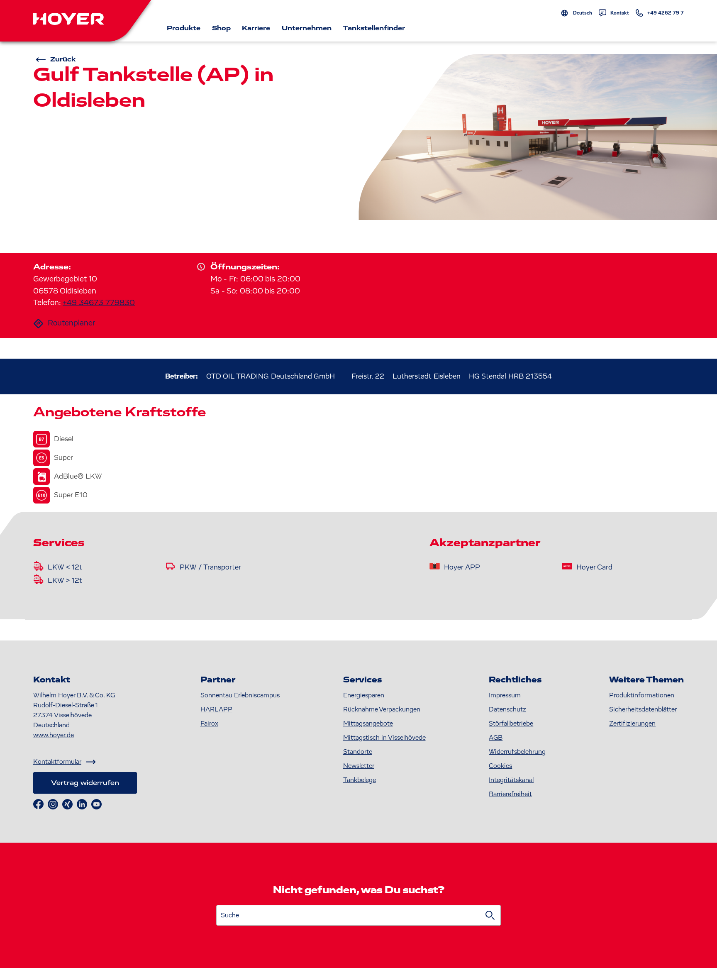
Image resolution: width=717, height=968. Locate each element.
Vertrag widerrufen (85, 783)
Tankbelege (359, 780)
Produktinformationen (641, 695)
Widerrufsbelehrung (517, 751)
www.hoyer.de (53, 735)
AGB (495, 737)
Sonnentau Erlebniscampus (240, 695)
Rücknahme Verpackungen (381, 709)
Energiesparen (363, 695)
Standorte (357, 751)
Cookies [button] (500, 766)
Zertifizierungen (632, 723)
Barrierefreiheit (510, 794)
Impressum (505, 695)
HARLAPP (216, 709)
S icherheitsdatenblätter (643, 709)
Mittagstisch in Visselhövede (384, 737)
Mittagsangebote (368, 723)
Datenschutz (507, 709)
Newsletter (358, 766)
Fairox (209, 723)
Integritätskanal (511, 780)
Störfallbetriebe (511, 723)
